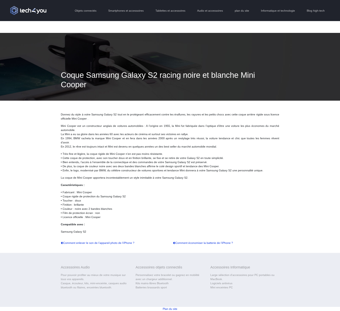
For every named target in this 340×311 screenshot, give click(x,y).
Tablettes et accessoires (170, 10)
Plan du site (170, 308)
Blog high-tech (316, 10)
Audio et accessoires (210, 10)
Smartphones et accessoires (126, 10)
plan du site (242, 10)
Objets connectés (85, 10)
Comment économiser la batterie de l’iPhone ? (204, 242)
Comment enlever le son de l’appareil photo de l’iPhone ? (98, 242)
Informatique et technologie (278, 10)
